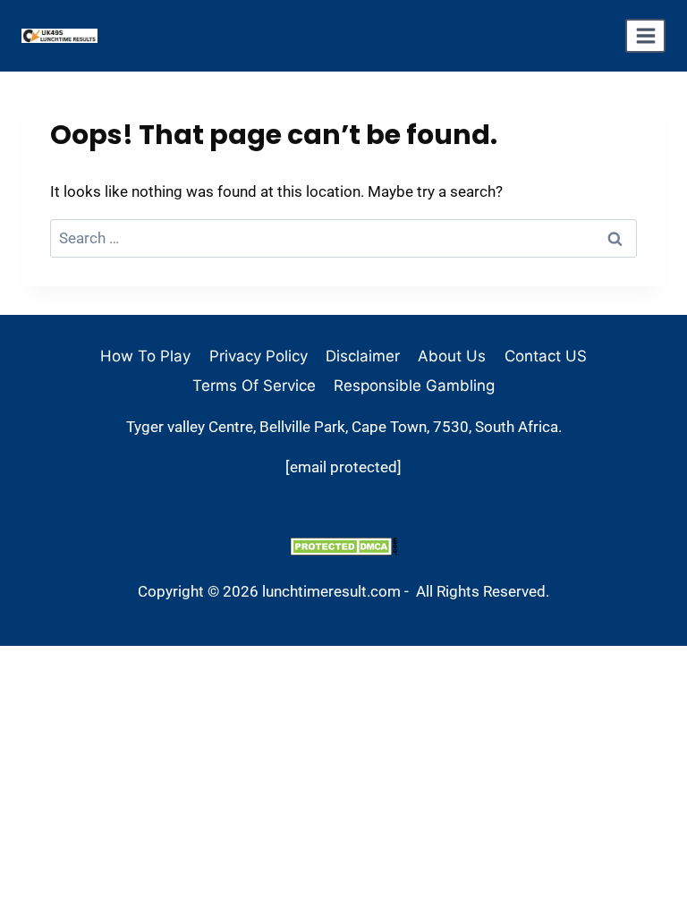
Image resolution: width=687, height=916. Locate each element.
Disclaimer (363, 356)
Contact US (546, 356)
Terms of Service (254, 385)
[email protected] (343, 467)
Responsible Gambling (414, 385)
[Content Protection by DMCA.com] (343, 546)
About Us (452, 356)
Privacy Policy (258, 356)
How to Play (145, 356)
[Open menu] (645, 36)
